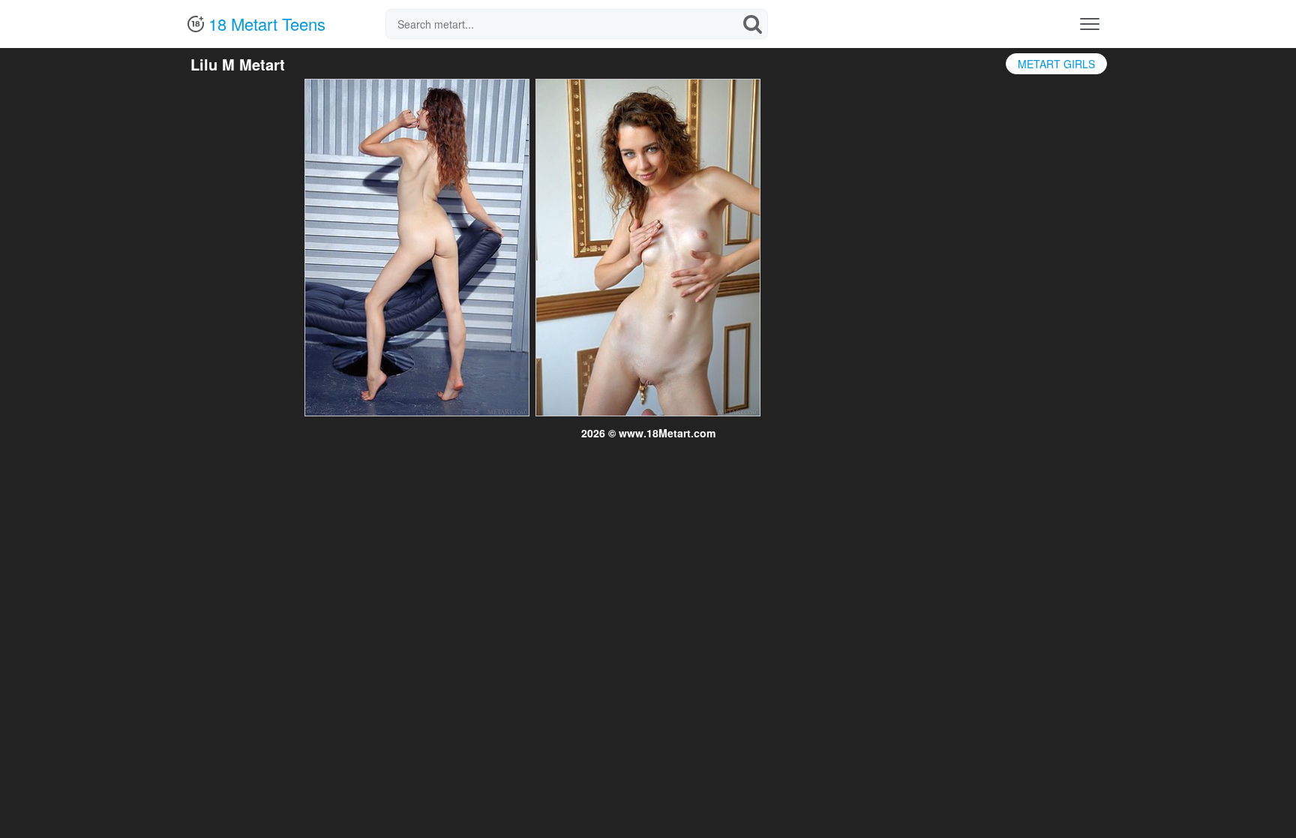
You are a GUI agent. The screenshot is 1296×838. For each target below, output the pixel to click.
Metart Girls (1056, 63)
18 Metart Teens (265, 24)
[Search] (753, 24)
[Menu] (1090, 24)
